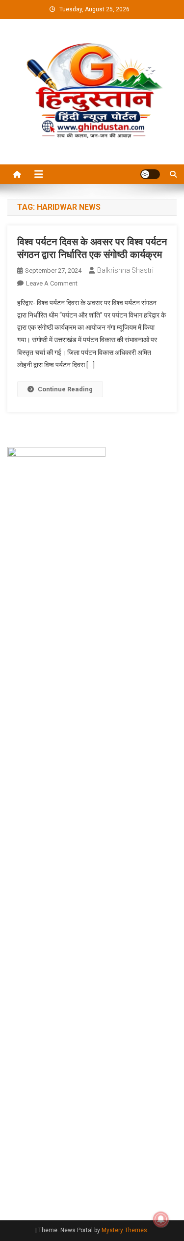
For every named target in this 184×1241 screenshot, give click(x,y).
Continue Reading (65, 389)
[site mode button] (150, 174)
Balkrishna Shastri (125, 270)
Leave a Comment (52, 283)
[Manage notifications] (161, 1219)
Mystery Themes (124, 1230)
